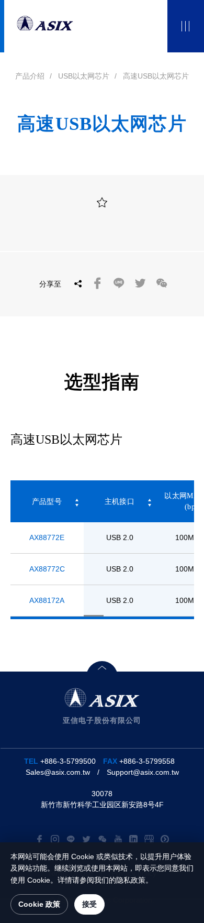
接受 (89, 904)
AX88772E (46, 537)
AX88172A (46, 600)
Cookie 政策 (39, 904)
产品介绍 (29, 76)
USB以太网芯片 (83, 76)
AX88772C (47, 569)
